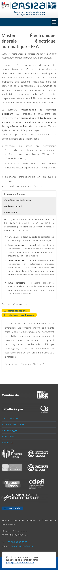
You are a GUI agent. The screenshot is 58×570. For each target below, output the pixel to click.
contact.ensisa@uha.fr (22, 545)
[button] (29, 194)
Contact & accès (10, 418)
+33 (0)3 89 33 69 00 (16, 542)
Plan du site (7, 442)
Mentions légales (10, 430)
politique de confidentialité (20, 562)
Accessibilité (8, 436)
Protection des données (14, 424)
